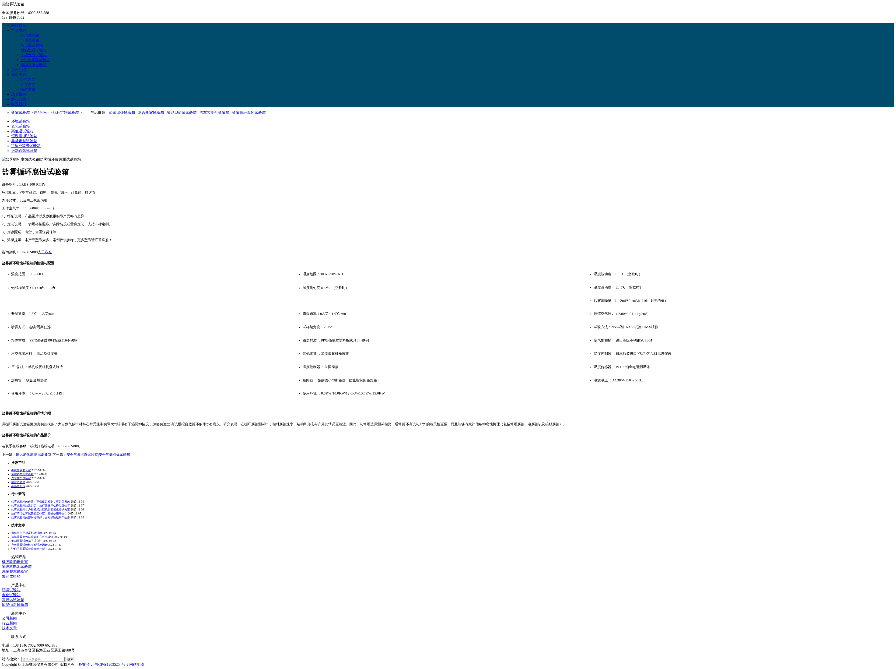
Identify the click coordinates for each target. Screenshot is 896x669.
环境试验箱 (30, 35)
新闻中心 (18, 75)
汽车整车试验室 (21, 478)
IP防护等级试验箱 (35, 60)
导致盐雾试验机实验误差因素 (29, 544)
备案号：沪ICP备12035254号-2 (103, 664)
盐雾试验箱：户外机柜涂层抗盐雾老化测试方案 (40, 509)
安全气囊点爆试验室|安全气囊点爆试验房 (98, 455)
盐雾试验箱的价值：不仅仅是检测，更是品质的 (40, 501)
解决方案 (18, 99)
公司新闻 (28, 79)
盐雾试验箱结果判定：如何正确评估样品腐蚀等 (40, 505)
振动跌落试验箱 (34, 65)
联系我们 (18, 104)
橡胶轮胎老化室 (21, 470)
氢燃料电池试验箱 (22, 474)
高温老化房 (18, 486)
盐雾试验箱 (20, 113)
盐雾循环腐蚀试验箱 (249, 113)
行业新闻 (28, 84)
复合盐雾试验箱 (151, 113)
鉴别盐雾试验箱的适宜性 (26, 540)
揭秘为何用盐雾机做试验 (26, 533)
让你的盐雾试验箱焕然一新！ (29, 548)
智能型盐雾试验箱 (182, 113)
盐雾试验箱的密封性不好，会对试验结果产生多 (40, 517)
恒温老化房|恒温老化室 (34, 455)
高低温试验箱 (32, 45)
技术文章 (28, 89)
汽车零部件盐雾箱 (214, 113)
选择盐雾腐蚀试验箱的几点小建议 (32, 537)
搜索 (70, 659)
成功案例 (18, 94)
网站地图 (136, 664)
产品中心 (18, 30)
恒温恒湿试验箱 (34, 50)
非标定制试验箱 (34, 55)
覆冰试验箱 (18, 482)
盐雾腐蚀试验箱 (122, 113)
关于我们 (18, 70)
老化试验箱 (30, 40)
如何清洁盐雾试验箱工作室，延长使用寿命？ (39, 513)
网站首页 (18, 26)
